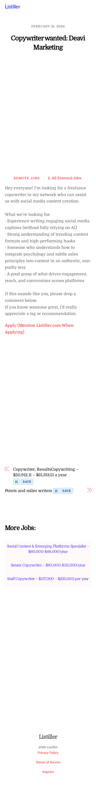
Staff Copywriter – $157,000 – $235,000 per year (48, 578)
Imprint (48, 772)
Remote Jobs (27, 178)
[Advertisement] (48, 116)
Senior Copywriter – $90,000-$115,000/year (48, 565)
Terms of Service (48, 762)
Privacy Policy (48, 752)
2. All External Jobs (64, 178)
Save (27, 481)
